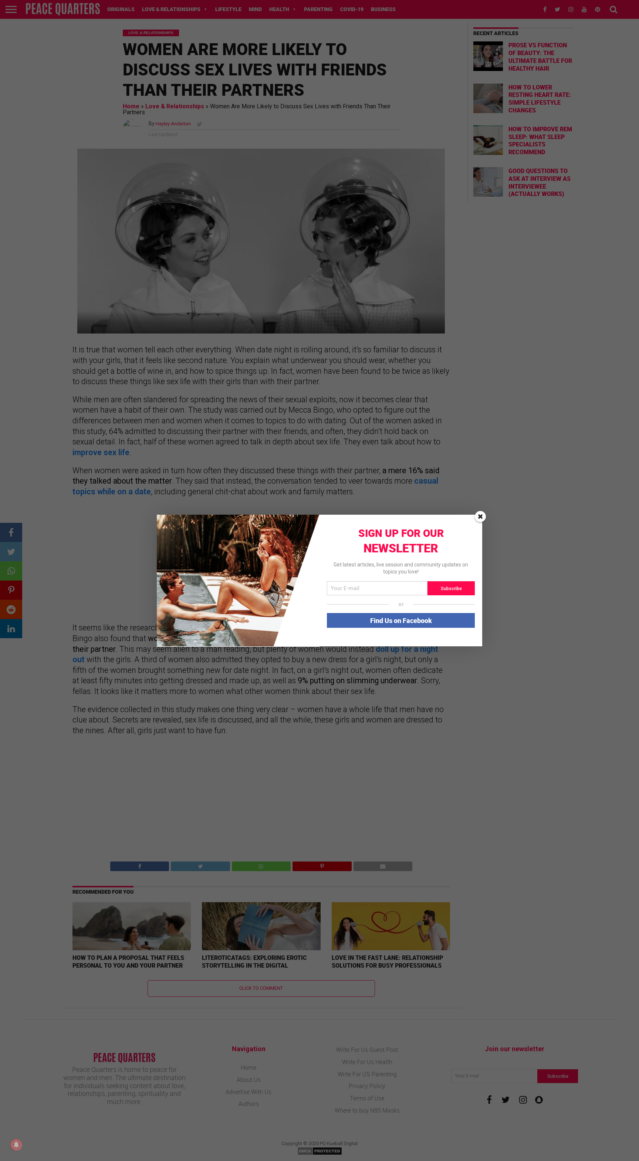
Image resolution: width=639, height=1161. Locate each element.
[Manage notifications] (16, 1145)
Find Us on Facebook (401, 620)
